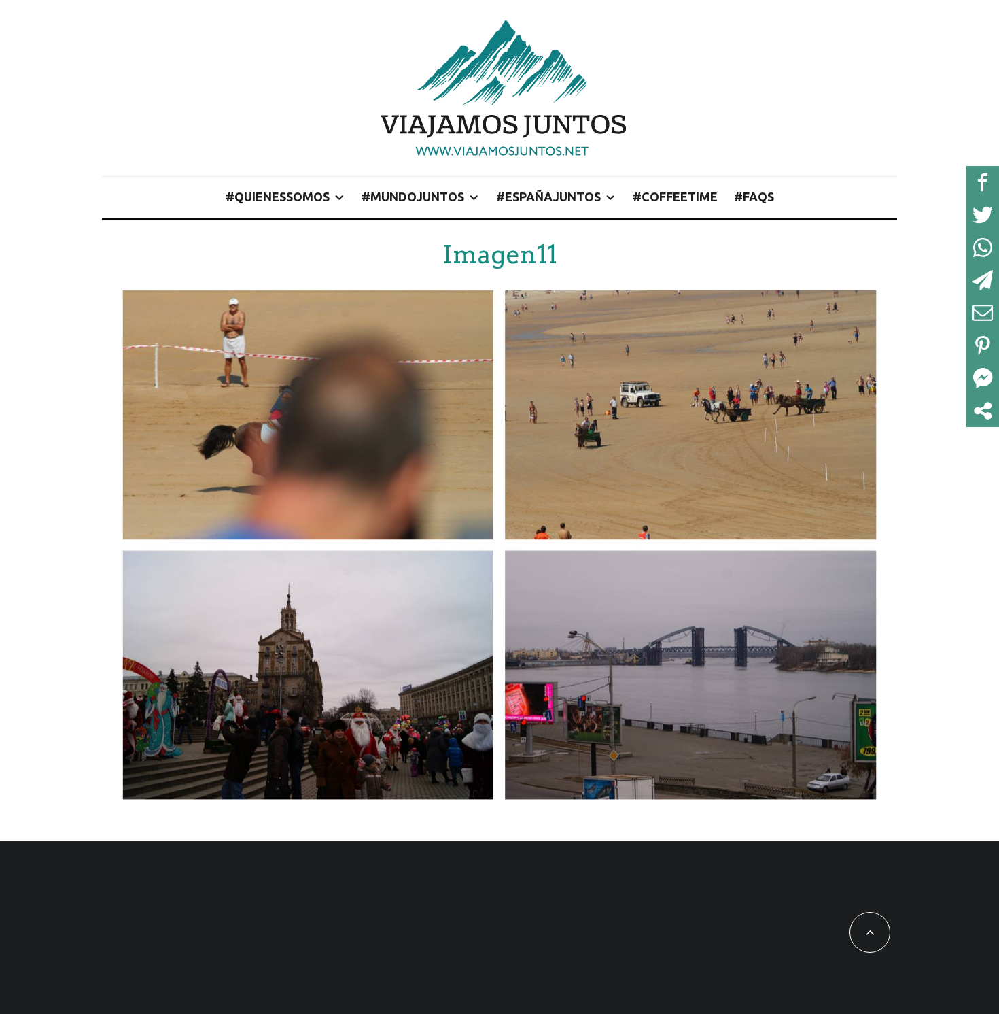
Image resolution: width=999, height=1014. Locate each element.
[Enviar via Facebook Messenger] (982, 378)
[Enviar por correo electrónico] (982, 313)
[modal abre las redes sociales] (982, 410)
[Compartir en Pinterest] (982, 345)
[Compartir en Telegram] (982, 280)
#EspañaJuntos (548, 196)
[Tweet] (982, 215)
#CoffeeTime (675, 196)
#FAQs (754, 196)
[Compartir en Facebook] (982, 182)
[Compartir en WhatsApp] (982, 247)
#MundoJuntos (413, 196)
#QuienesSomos (278, 196)
